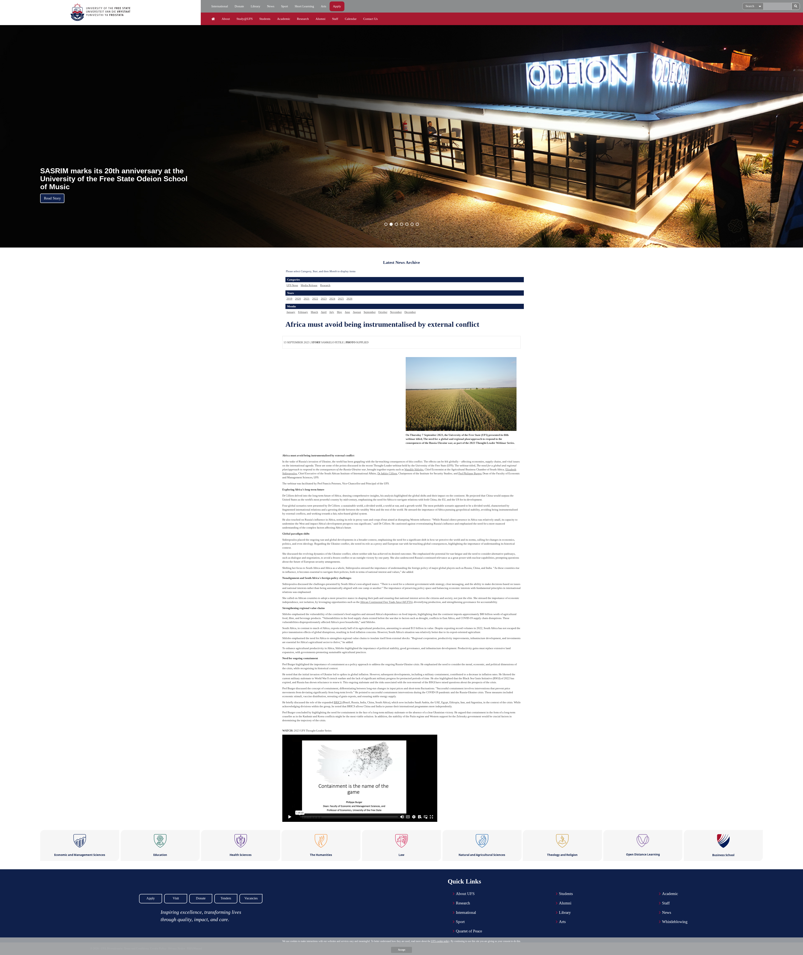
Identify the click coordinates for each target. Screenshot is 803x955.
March (314, 312)
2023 (324, 298)
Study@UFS (245, 18)
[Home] (213, 19)
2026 (349, 298)
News (270, 6)
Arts (323, 6)
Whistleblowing (675, 921)
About (226, 18)
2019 (289, 298)
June (347, 312)
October (382, 312)
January (290, 312)
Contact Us (370, 18)
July (331, 312)
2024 (332, 298)
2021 (306, 298)
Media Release (309, 285)
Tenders (226, 898)
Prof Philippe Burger (469, 473)
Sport (284, 6)
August (357, 312)
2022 (315, 298)
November (396, 312)
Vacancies (251, 898)
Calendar (351, 18)
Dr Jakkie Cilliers (387, 473)
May (339, 312)
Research (303, 18)
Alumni (320, 18)
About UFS (465, 893)
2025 (341, 298)
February (303, 312)
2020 (298, 298)
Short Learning (304, 6)
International (219, 6)
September (370, 312)
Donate (239, 6)
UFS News (292, 285)
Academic (283, 18)
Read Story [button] (52, 198)
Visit (176, 898)
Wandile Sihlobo (413, 469)
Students (264, 18)
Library (255, 6)
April (324, 312)
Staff (335, 18)
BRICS (338, 702)
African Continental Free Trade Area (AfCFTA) (386, 602)
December (410, 312)
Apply (337, 6)
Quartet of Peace (469, 931)
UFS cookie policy (440, 941)
